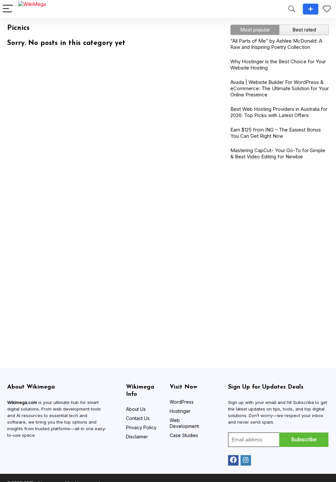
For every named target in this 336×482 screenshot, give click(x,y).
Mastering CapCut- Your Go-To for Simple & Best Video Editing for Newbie (277, 153)
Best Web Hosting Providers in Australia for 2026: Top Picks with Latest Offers (278, 112)
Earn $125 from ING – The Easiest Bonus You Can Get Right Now (275, 133)
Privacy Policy (141, 427)
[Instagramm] (246, 460)
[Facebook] (233, 460)
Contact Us (138, 418)
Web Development (184, 423)
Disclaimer (137, 436)
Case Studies (184, 435)
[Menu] (8, 9)
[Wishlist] (327, 9)
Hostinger (180, 411)
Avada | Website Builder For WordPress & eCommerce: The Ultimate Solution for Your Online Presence (279, 88)
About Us (136, 409)
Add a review (310, 9)
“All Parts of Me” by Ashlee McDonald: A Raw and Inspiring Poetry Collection (276, 44)
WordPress (182, 402)
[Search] (292, 9)
